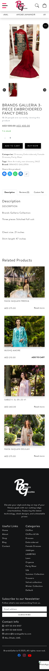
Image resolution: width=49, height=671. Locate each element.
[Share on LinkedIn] (21, 174)
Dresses (18, 154)
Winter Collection (34, 586)
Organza (30, 562)
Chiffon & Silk (32, 534)
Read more (39, 308)
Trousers (30, 578)
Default (29, 590)
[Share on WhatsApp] (15, 174)
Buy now (33, 145)
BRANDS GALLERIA (19, 164)
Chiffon (29, 530)
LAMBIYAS (31, 554)
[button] (4, 90)
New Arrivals (14, 161)
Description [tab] (9, 192)
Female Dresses (33, 546)
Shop (4, 538)
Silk (27, 570)
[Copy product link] (26, 174)
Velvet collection (34, 582)
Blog (4, 542)
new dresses (28, 161)
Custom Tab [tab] (39, 192)
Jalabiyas (30, 550)
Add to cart (12, 145)
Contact (6, 546)
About (5, 534)
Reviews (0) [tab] (24, 192)
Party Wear (16, 157)
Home (5, 530)
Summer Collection (35, 574)
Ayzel (42, 14)
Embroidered (29, 154)
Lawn (28, 558)
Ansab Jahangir (21, 14)
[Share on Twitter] (10, 174)
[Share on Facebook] (4, 174)
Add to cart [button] (38, 357)
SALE (37, 161)
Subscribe (24, 614)
